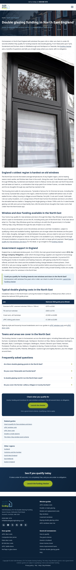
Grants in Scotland (46, 540)
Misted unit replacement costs (49, 511)
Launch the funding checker (38, 484)
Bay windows (44, 514)
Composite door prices (9, 537)
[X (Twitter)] (12, 525)
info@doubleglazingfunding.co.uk (13, 520)
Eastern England (9, 462)
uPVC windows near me (47, 523)
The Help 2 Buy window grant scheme (16, 437)
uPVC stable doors (8, 546)
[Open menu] (72, 7)
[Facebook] (21, 525)
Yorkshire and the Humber (12, 452)
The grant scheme (45, 537)
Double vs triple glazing (12, 434)
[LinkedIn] (3, 525)
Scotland (7, 449)
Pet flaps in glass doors (9, 549)
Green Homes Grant (46, 543)
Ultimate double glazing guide (49, 549)
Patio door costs (7, 540)
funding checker (65, 46)
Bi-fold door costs (7, 543)
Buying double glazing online (49, 520)
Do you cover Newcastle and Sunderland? (20, 371)
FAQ (41, 552)
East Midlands (8, 459)
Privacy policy (29, 565)
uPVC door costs (9, 430)
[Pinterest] (25, 525)
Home (4, 18)
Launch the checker (38, 405)
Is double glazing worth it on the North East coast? (23, 378)
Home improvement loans (48, 546)
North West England (10, 455)
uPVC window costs (57, 325)
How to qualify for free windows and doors (18, 424)
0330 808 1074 (43, 2)
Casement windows (46, 517)
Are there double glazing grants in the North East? (23, 364)
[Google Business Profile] (17, 525)
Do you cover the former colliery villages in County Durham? (27, 385)
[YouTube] (8, 525)
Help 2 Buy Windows (44, 565)
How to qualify (44, 534)
